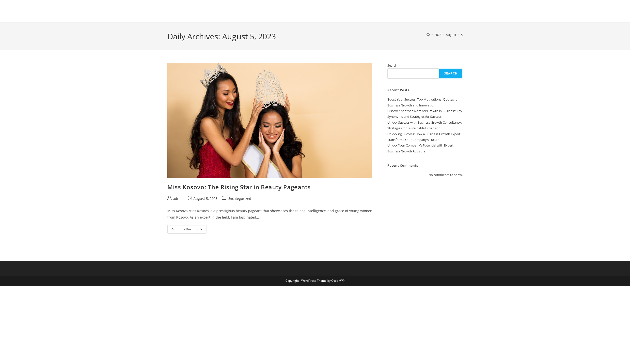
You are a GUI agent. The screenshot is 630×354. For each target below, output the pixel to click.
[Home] (428, 34)
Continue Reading (189, 230)
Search (392, 65)
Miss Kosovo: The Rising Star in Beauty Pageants (239, 187)
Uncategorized (239, 198)
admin (178, 198)
